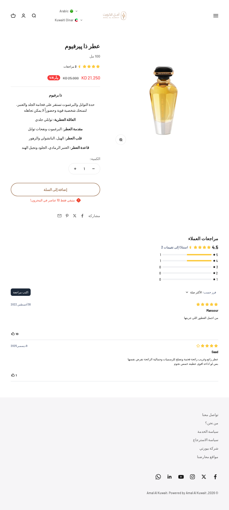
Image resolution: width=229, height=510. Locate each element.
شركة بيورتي (208, 448)
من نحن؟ (211, 423)
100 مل (94, 56)
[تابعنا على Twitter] (204, 477)
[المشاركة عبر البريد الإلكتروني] (59, 216)
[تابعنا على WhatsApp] (158, 477)
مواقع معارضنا (207, 457)
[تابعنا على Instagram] (192, 477)
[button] (69, 11)
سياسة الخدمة (207, 431)
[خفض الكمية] (93, 168)
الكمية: (95, 158)
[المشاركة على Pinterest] (67, 216)
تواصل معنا (210, 414)
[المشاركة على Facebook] (82, 216)
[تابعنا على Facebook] (215, 477)
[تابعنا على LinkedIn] (170, 477)
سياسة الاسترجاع (205, 439)
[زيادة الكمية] (75, 168)
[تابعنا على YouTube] (181, 477)
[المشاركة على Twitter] (74, 216)
